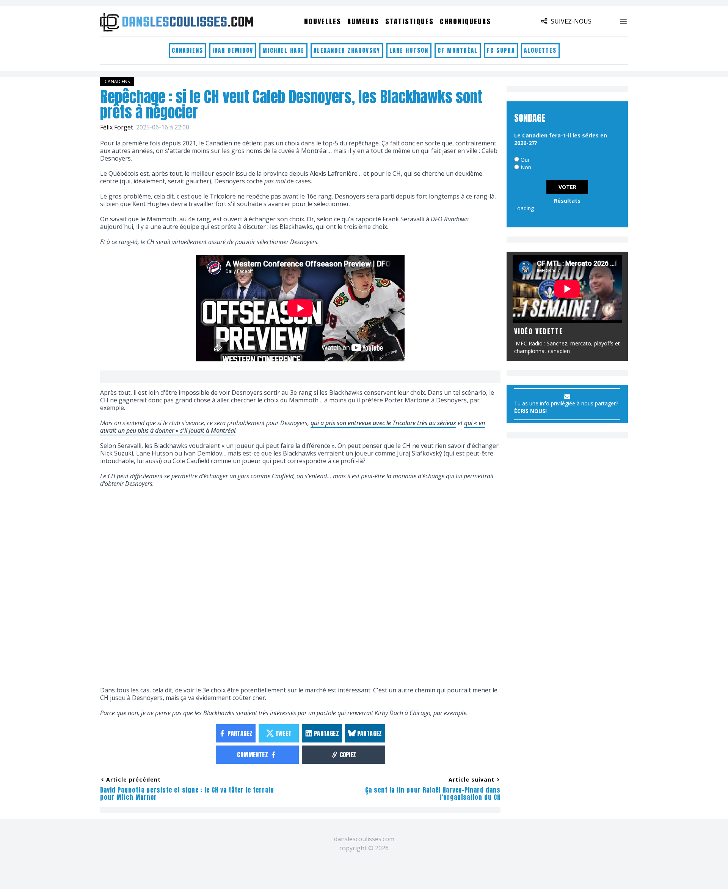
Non (526, 167)
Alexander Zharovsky (347, 50)
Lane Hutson (408, 50)
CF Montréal (458, 50)
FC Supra (501, 50)
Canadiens (187, 50)
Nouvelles (322, 21)
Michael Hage (283, 50)
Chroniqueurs (465, 21)
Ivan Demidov (232, 50)
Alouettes (540, 50)
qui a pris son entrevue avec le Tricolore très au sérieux (383, 423)
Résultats (567, 200)
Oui (525, 159)
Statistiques (409, 21)
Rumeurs (363, 21)
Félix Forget (116, 127)
